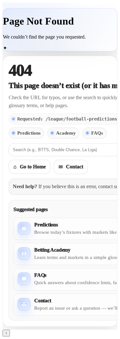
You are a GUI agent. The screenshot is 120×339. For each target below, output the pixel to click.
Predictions (29, 133)
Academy (66, 133)
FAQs (97, 133)
